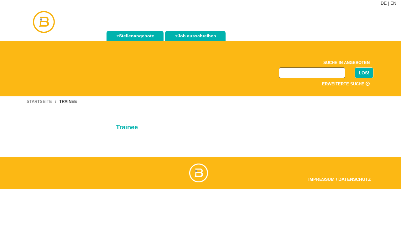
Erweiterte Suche (344, 84)
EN (393, 3)
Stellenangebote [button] (136, 35)
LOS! (364, 72)
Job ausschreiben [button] (197, 35)
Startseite (39, 101)
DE (384, 3)
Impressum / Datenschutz (339, 179)
